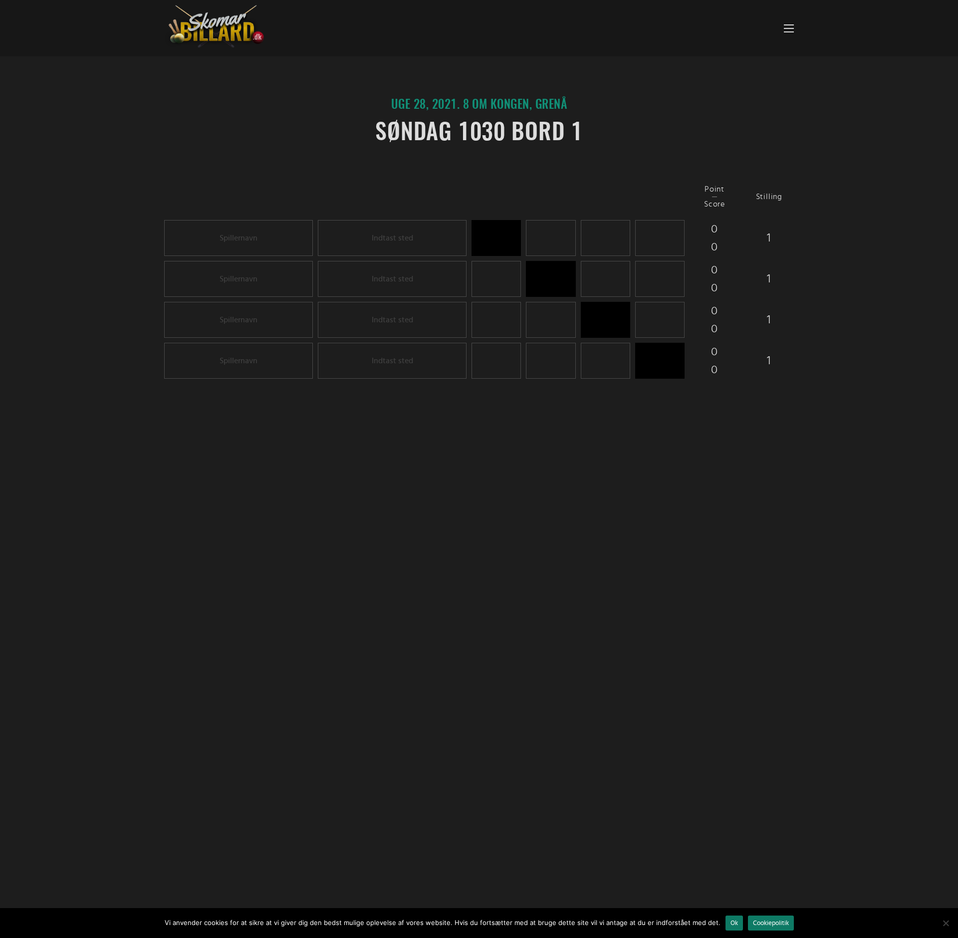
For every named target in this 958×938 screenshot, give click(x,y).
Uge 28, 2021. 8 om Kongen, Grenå (479, 105)
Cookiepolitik (771, 923)
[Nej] (946, 923)
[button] (789, 28)
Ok (734, 923)
